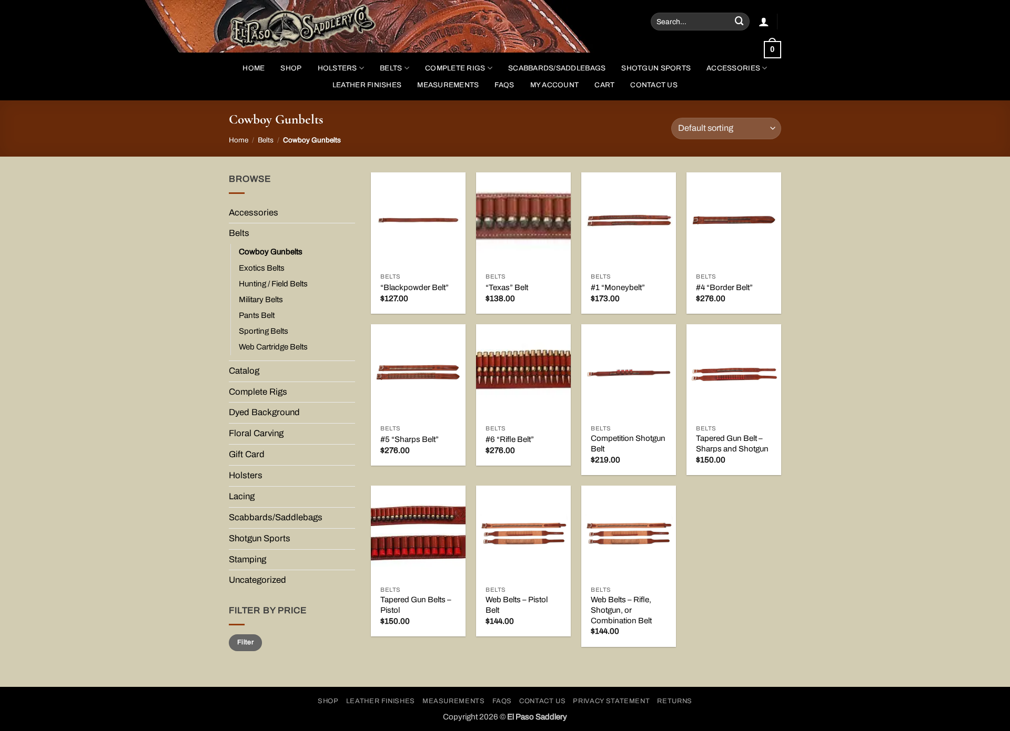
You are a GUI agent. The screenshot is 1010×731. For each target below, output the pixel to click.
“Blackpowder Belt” (414, 287)
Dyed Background (264, 412)
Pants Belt (257, 315)
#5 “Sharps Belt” (409, 439)
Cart (604, 85)
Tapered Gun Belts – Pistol (415, 604)
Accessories (733, 68)
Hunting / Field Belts (273, 284)
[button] (764, 21)
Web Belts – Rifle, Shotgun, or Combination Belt (621, 609)
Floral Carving (256, 433)
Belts (391, 68)
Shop (328, 701)
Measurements (448, 85)
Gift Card (247, 454)
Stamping (247, 559)
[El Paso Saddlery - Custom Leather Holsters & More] (313, 26)
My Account (554, 85)
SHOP (290, 68)
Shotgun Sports (656, 68)
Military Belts (261, 299)
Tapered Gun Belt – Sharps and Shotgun (732, 443)
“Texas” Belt (507, 287)
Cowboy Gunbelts (270, 252)
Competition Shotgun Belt (628, 443)
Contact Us (654, 85)
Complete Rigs (455, 68)
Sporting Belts (263, 331)
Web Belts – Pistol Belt (517, 604)
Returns (674, 701)
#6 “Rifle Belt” (510, 439)
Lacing (242, 496)
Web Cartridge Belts (273, 347)
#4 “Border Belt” (724, 287)
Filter (245, 642)
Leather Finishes (366, 85)
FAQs (504, 85)
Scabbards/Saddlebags (556, 68)
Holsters (337, 68)
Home (254, 68)
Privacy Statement (611, 701)
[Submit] (739, 21)
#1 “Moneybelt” (618, 287)
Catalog (244, 371)
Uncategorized (257, 580)
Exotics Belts (262, 268)
